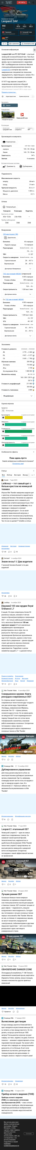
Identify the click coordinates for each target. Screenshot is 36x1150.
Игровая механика (7, 816)
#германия (5, 546)
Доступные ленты (10, 294)
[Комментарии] (8, 759)
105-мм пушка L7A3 (10, 234)
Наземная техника (24, 546)
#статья (17, 678)
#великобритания (7, 681)
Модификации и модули (23, 816)
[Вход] (34, 3)
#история (13, 546)
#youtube (11, 756)
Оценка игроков (24, 96)
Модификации (9, 396)
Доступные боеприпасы (13, 268)
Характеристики (11, 96)
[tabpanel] (18, 286)
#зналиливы (6, 548)
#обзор (18, 756)
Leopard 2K (6, 70)
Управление (19, 1081)
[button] (34, 49)
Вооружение (19, 676)
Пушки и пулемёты (7, 676)
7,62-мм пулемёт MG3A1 (12, 274)
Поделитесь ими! (18, 463)
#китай (22, 681)
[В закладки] (12, 759)
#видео (4, 756)
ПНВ (6, 223)
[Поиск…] (30, 3)
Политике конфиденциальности (11, 1145)
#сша (16, 681)
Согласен (29, 1133)
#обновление (20, 1008)
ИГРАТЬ (22, 2)
